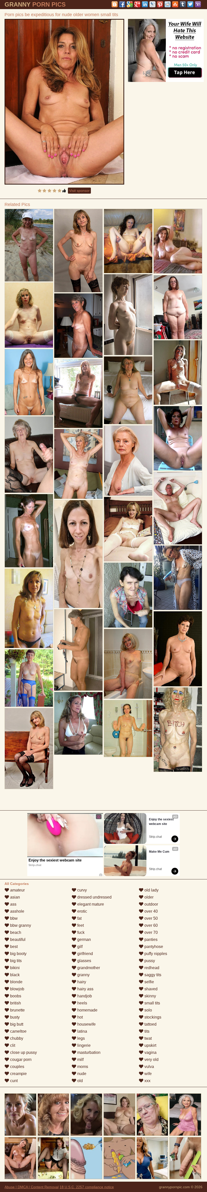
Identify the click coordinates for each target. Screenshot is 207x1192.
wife (147, 1073)
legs (80, 1038)
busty (14, 1017)
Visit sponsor (79, 191)
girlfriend (84, 953)
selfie (148, 982)
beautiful (17, 939)
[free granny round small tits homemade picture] (78, 464)
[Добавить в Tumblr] (183, 4)
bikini (14, 968)
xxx (146, 1081)
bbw (13, 918)
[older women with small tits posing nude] (128, 728)
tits (146, 1031)
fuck (80, 932)
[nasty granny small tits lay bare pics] (78, 723)
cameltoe (18, 1031)
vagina (150, 1052)
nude (81, 1073)
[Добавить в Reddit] (168, 4)
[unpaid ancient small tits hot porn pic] (128, 529)
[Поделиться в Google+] (137, 4)
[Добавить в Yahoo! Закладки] (198, 4)
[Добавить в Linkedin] (145, 4)
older (148, 897)
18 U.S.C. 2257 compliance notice (87, 1187)
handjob (84, 996)
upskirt (149, 1045)
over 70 (150, 932)
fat (79, 918)
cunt (13, 1081)
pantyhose (153, 946)
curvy (81, 890)
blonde (15, 982)
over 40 (150, 911)
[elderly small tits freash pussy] (29, 608)
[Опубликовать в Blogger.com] (115, 4)
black (14, 975)
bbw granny (20, 925)
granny (83, 975)
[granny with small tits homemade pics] (29, 678)
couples (16, 1066)
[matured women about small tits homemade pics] (177, 577)
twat (147, 1038)
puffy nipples (155, 953)
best (13, 946)
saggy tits (152, 975)
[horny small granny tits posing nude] (29, 531)
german (83, 939)
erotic (81, 911)
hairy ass (84, 989)
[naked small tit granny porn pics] (78, 650)
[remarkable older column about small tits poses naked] (128, 460)
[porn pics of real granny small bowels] (177, 508)
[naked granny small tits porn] (78, 554)
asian (14, 897)
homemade (86, 1010)
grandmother (88, 968)
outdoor (150, 904)
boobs (15, 996)
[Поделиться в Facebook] (122, 4)
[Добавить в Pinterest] (160, 4)
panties (150, 939)
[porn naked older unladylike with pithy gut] (177, 649)
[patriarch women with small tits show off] (128, 314)
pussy (149, 961)
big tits (15, 961)
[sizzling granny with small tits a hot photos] (78, 393)
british (15, 1003)
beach (15, 932)
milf (80, 1059)
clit (12, 1045)
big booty (18, 953)
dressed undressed (94, 897)
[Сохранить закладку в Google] (130, 4)
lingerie (83, 1045)
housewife (86, 1024)
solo (147, 1010)
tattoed (150, 1024)
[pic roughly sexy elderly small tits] (177, 307)
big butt (16, 1024)
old (79, 1081)
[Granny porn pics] (128, 390)
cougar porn (20, 1059)
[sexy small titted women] (29, 382)
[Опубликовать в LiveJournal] (152, 4)
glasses (83, 961)
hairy (81, 982)
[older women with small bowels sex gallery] (177, 372)
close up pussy (23, 1052)
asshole (16, 911)
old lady (151, 890)
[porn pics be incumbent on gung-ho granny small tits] (29, 748)
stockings (152, 1017)
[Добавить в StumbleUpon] (175, 4)
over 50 (150, 918)
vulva (148, 1066)
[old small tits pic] (177, 729)
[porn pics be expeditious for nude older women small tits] (64, 102)
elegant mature (90, 904)
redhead (151, 968)
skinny (149, 996)
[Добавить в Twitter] (190, 4)
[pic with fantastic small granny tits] (78, 250)
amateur (17, 890)
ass (12, 904)
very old (151, 1059)
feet (80, 925)
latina (81, 1031)
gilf (79, 946)
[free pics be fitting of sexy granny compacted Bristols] (29, 315)
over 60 (150, 925)
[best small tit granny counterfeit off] (128, 595)
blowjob (16, 989)
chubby (16, 1038)
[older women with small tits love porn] (78, 325)
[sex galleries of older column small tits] (128, 241)
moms (82, 1066)
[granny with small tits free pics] (29, 454)
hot (79, 1017)
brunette (17, 1010)
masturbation (88, 1052)
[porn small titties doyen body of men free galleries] (29, 245)
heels (81, 1003)
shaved (150, 989)
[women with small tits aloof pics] (177, 438)
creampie (18, 1073)
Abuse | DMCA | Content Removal (32, 1187)
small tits (151, 1003)
